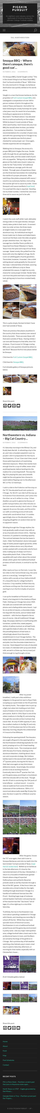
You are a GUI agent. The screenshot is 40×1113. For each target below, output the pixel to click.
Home (5, 1041)
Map (4, 1055)
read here (30, 186)
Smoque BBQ (18, 362)
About (5, 1046)
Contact (6, 1065)
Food (5, 1051)
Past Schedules (8, 1060)
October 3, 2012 (9, 442)
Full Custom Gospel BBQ (22, 98)
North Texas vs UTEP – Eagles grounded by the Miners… (19, 1090)
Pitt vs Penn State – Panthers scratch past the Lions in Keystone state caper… (19, 1083)
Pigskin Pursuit (20, 8)
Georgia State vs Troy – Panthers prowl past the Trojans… (19, 1097)
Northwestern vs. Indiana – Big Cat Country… (19, 436)
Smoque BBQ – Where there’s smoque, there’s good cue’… (18, 64)
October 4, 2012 (9, 72)
